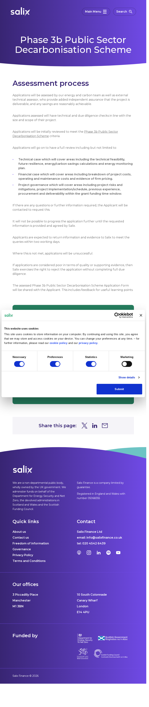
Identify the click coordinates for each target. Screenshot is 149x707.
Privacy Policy (23, 555)
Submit (119, 389)
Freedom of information (31, 543)
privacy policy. (88, 342)
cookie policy (59, 342)
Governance (22, 549)
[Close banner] (141, 315)
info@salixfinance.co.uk (104, 537)
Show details (126, 377)
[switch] (55, 364)
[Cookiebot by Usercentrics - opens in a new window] (117, 315)
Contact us (21, 537)
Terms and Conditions (29, 561)
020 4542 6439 (94, 543)
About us (19, 531)
